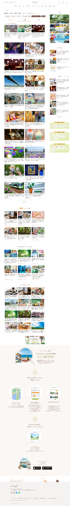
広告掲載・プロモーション (30, 498)
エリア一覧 (12, 500)
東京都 (7, 10)
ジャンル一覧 (17, 500)
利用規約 (19, 498)
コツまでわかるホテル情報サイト (53, 498)
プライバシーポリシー (13, 498)
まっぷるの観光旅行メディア (42, 498)
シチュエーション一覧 (22, 500)
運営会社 (36, 498)
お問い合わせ (23, 498)
